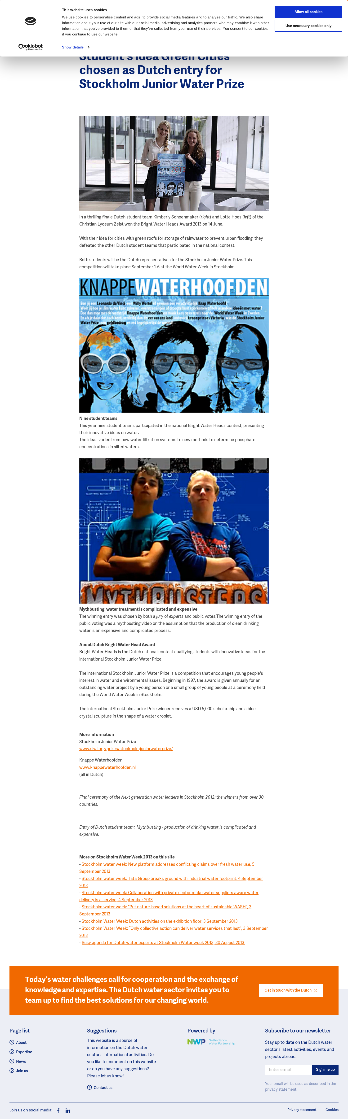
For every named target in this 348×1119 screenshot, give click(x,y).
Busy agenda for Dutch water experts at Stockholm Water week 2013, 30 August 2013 (163, 943)
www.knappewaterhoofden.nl (107, 768)
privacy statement (280, 1090)
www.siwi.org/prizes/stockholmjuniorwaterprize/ (126, 749)
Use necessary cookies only (308, 26)
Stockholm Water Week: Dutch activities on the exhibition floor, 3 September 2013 (160, 921)
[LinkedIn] (66, 1110)
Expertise (24, 1052)
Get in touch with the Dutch (288, 990)
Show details (73, 47)
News (21, 1062)
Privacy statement (302, 1110)
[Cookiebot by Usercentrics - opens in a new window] (30, 47)
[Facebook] (58, 1110)
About (21, 1043)
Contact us (103, 1088)
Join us (22, 1071)
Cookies (332, 1110)
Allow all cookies (308, 12)
